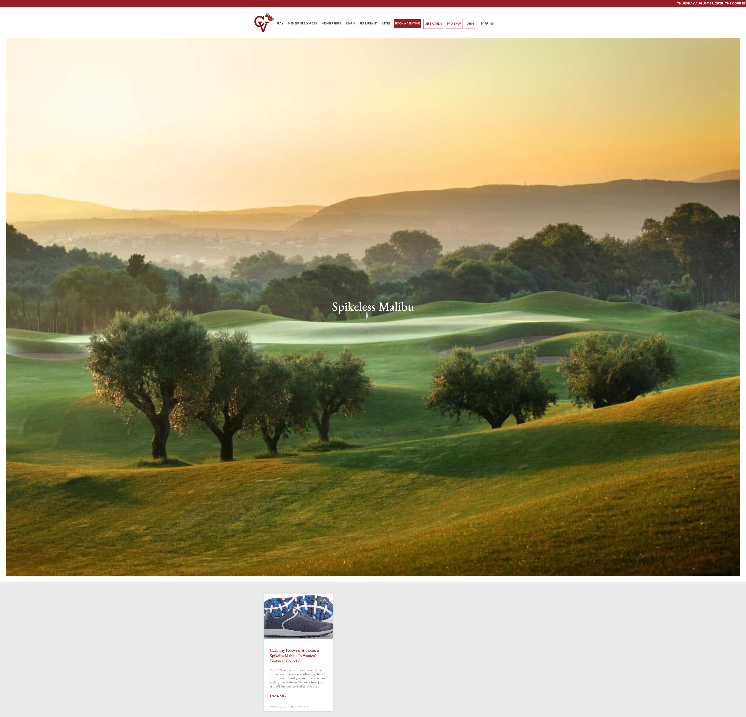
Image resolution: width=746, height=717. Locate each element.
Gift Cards (433, 24)
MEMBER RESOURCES (302, 23)
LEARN (350, 23)
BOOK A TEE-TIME (407, 23)
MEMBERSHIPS (331, 23)
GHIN (470, 24)
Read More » (278, 696)
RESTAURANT (368, 23)
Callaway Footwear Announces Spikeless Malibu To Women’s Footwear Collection (295, 655)
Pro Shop (454, 24)
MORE (386, 23)
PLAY (279, 23)
